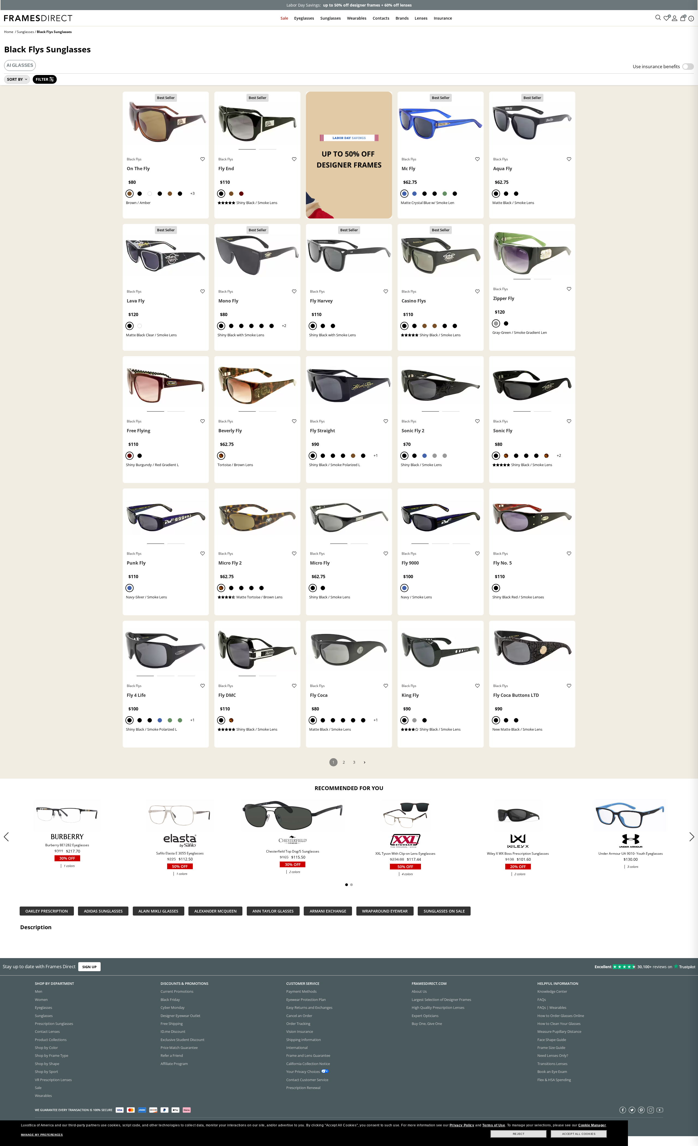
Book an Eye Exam (552, 1071)
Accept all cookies (579, 1133)
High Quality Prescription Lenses (438, 1007)
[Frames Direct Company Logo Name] (38, 17)
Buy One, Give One (427, 1023)
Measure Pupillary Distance (559, 1031)
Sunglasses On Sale (444, 911)
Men (38, 991)
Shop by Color (46, 1047)
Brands (402, 18)
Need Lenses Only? (552, 1055)
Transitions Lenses (552, 1063)
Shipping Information (303, 1039)
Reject (519, 1133)
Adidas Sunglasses (103, 911)
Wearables (356, 18)
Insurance (443, 18)
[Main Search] (658, 18)
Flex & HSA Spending (554, 1079)
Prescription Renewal (303, 1087)
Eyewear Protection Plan (306, 999)
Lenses (421, 18)
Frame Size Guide (551, 1047)
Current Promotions (177, 991)
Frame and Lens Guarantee (308, 1055)
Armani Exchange (328, 911)
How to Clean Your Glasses (558, 1023)
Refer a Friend (172, 1055)
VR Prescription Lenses (53, 1079)
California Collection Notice (308, 1063)
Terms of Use (493, 1125)
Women (41, 999)
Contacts (381, 18)
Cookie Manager (592, 1125)
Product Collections (51, 1039)
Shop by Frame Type (51, 1055)
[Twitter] (632, 1110)
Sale (284, 18)
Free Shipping (172, 1023)
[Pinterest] (641, 1110)
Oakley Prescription (46, 911)
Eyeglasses (304, 18)
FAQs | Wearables (551, 1007)
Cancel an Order (299, 1015)
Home (8, 31)
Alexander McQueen (215, 911)
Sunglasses (330, 18)
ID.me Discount (173, 1031)
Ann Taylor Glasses (273, 911)
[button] (692, 836)
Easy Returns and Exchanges (309, 1007)
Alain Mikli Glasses (158, 911)
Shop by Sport (46, 1071)
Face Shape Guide (551, 1039)
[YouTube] (660, 1110)
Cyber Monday (173, 1007)
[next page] (364, 762)
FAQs (541, 999)
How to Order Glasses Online (560, 1015)
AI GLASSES (20, 65)
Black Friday (170, 999)
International (297, 1047)
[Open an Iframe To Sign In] (674, 17)
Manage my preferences (42, 1134)
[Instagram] (650, 1110)
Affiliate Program (174, 1063)
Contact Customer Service (307, 1079)
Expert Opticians (425, 1015)
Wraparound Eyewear (385, 911)
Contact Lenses (47, 1031)
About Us (419, 991)
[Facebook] (622, 1110)
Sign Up (89, 966)
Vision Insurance (299, 1031)
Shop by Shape (47, 1063)
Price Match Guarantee (179, 1047)
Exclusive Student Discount (182, 1039)
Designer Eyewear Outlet (180, 1015)
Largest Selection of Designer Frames (441, 999)
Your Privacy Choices (303, 1071)
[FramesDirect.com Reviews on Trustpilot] (551, 967)
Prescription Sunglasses (54, 1023)
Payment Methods (301, 991)
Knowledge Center (552, 991)
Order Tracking (298, 1023)
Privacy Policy (462, 1125)
